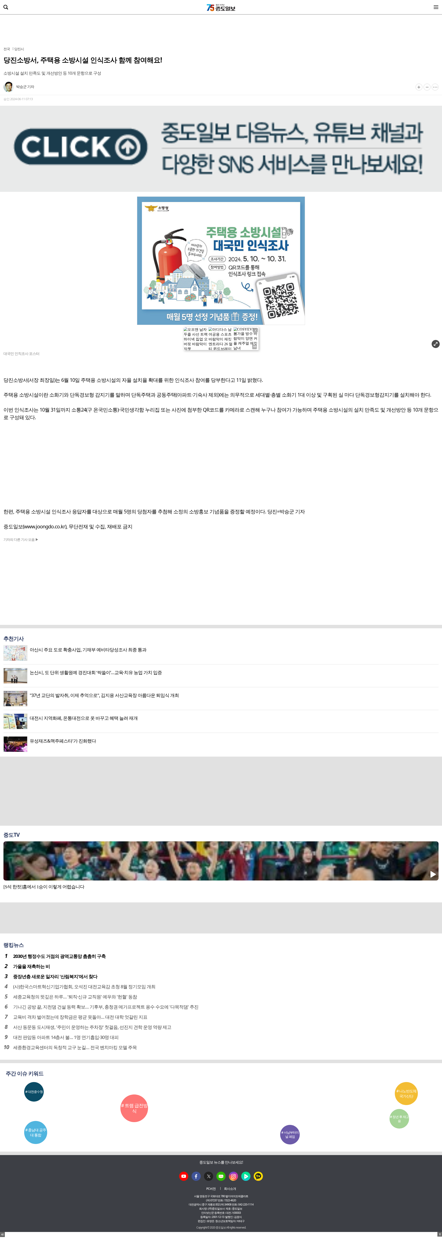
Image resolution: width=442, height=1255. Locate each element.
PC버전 (211, 1188)
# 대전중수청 (34, 1091)
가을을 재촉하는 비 (31, 966)
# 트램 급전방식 (134, 1108)
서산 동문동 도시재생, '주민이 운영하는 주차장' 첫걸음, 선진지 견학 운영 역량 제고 (92, 1027)
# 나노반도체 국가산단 (406, 1093)
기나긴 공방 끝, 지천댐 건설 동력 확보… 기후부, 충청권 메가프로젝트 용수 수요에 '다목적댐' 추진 (105, 1007)
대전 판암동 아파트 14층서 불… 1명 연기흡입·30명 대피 (66, 1037)
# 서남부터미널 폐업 (290, 1134)
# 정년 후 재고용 (399, 1119)
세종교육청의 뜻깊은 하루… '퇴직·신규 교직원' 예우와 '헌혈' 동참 (75, 997)
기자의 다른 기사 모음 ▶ (20, 539)
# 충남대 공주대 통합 (35, 1132)
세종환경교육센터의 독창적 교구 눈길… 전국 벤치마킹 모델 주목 (75, 1047)
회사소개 (230, 1188)
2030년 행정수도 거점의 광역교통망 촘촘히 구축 (59, 956)
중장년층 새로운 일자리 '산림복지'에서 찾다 (55, 976)
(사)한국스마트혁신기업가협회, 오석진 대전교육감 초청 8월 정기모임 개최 (84, 986)
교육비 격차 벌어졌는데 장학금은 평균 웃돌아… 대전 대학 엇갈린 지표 (80, 1017)
